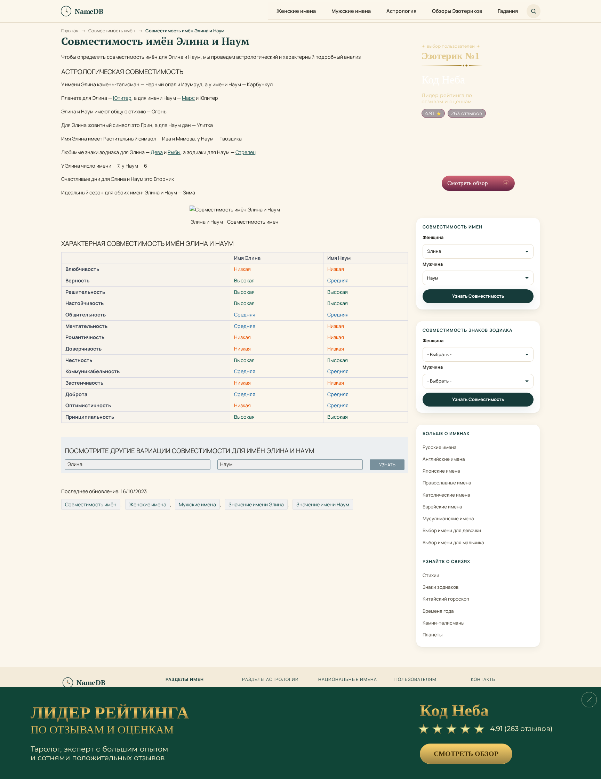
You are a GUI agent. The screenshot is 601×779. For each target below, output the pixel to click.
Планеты (432, 635)
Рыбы (174, 152)
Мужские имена (197, 504)
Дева (157, 152)
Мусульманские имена (448, 518)
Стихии (431, 575)
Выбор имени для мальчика (453, 542)
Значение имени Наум (322, 504)
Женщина (433, 237)
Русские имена (440, 447)
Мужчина (433, 264)
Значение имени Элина (256, 504)
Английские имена (444, 459)
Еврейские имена (442, 507)
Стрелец (245, 152)
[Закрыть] (589, 699)
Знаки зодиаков (440, 587)
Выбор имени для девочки (452, 530)
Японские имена (441, 471)
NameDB (91, 682)
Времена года (438, 611)
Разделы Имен (185, 679)
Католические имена (446, 495)
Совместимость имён (91, 504)
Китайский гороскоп (446, 599)
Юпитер (122, 98)
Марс (188, 98)
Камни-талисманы (443, 623)
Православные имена (447, 483)
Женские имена (147, 504)
